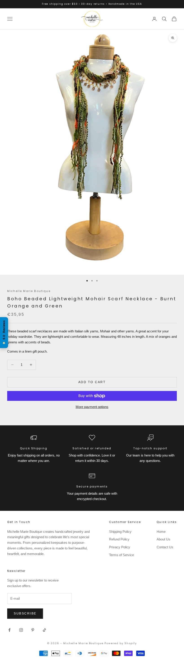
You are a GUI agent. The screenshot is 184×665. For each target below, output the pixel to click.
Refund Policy (119, 539)
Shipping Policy (120, 531)
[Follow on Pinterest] (33, 630)
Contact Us (165, 547)
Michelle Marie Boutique (28, 291)
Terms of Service (121, 555)
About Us (163, 539)
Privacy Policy (119, 547)
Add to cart (92, 382)
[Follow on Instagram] (21, 630)
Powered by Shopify (121, 643)
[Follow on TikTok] (44, 630)
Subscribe (25, 613)
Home (161, 531)
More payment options (92, 407)
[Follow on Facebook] (9, 630)
